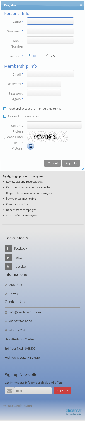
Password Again (16, 96)
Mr (34, 55)
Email (17, 74)
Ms (52, 55)
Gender (16, 55)
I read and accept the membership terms (34, 109)
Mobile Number (17, 43)
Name (17, 21)
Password (14, 84)
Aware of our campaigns (23, 116)
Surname (15, 31)
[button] (81, 5)
